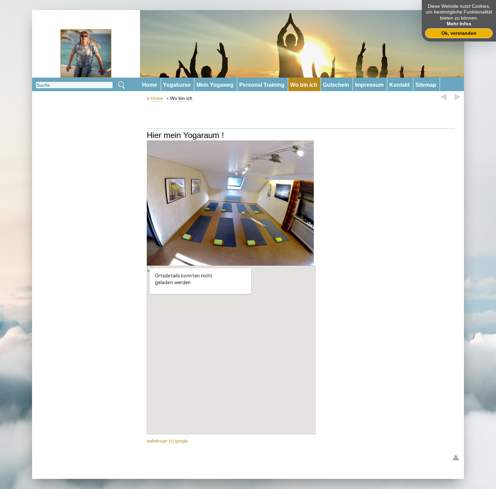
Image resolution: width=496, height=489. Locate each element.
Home (156, 98)
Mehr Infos (459, 23)
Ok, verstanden (458, 33)
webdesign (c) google (167, 440)
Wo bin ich (181, 98)
